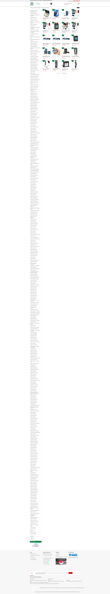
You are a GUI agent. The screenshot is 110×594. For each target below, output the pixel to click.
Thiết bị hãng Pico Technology (34, 513)
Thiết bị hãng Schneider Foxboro (35, 246)
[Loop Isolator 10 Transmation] (56, 51)
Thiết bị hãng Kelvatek (33, 497)
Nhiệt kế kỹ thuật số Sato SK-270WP (40, 591)
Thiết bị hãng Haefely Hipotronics (35, 234)
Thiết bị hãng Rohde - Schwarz (34, 70)
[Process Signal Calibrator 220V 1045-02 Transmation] (75, 51)
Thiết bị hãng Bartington (33, 498)
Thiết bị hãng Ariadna (33, 292)
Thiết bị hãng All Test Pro (33, 122)
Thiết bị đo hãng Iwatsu (33, 96)
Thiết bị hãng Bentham (33, 274)
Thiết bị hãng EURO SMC (34, 108)
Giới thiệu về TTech (33, 553)
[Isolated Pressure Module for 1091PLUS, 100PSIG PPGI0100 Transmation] (46, 38)
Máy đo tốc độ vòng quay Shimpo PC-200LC (60, 591)
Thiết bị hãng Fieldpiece (33, 332)
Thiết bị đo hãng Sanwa (33, 94)
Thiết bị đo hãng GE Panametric (35, 79)
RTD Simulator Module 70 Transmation (55, 31)
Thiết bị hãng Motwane (33, 450)
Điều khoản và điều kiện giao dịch (35, 555)
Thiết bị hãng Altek (33, 128)
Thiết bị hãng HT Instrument (34, 147)
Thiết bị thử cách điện (33, 24)
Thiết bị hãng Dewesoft (33, 344)
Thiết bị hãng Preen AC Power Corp (34, 361)
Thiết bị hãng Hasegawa (33, 68)
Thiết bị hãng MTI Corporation (34, 435)
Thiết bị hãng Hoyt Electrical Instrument (34, 145)
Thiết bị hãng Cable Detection (34, 369)
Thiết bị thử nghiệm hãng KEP (34, 74)
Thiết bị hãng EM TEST (33, 350)
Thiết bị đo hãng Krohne (33, 46)
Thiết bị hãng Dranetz (33, 134)
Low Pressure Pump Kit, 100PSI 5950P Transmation (66, 18)
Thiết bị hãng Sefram (33, 424)
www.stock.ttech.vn (47, 583)
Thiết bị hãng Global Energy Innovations (34, 407)
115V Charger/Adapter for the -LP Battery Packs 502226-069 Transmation (66, 57)
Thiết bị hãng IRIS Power (34, 489)
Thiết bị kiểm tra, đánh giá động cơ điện (35, 48)
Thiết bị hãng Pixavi (33, 381)
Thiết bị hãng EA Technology (34, 363)
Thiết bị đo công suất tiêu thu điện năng (34, 15)
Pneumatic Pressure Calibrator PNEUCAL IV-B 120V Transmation (47, 18)
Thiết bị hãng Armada (33, 187)
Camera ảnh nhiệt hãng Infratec (34, 102)
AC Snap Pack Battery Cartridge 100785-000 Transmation (65, 69)
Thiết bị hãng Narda (33, 396)
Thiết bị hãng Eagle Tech (33, 137)
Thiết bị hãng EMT (33, 240)
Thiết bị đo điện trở (33, 533)
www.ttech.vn (33, 583)
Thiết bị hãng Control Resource (34, 430)
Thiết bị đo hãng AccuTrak (34, 87)
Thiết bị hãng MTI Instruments (34, 302)
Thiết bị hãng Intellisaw (33, 390)
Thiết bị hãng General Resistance (35, 380)
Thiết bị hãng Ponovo (33, 116)
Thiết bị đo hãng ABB (33, 43)
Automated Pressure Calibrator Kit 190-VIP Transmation (75, 31)
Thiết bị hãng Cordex (33, 131)
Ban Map (76, 587)
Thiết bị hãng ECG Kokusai (34, 503)
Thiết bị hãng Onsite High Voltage (35, 432)
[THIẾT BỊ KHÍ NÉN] (35, 543)
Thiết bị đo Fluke (32, 73)
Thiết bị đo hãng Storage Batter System (34, 208)
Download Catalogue (33, 559)
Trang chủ (31, 7)
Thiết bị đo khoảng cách (33, 13)
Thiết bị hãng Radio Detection (34, 170)
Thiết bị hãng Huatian (33, 383)
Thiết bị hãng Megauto (33, 447)
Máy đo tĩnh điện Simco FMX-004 (45, 587)
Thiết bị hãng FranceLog (33, 237)
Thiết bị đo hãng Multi (33, 114)
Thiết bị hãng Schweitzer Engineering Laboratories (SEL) (34, 393)
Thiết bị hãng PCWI (33, 500)
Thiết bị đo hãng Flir (33, 91)
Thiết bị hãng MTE (33, 321)
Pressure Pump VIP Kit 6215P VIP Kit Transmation (47, 69)
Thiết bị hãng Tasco (33, 325)
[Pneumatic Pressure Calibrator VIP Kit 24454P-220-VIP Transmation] (66, 25)
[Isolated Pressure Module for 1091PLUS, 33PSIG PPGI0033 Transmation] (56, 38)
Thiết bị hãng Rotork (33, 412)
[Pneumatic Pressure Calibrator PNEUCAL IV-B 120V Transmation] (46, 13)
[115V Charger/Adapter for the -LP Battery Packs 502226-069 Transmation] (66, 51)
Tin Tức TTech (32, 556)
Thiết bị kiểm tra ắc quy (33, 20)
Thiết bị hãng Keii (32, 343)
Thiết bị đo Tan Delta (33, 17)
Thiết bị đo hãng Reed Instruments (33, 206)
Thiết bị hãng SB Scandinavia (34, 475)
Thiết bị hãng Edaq (33, 298)
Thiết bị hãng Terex (33, 283)
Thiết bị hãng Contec (33, 501)
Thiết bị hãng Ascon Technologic (35, 341)
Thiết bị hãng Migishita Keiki (34, 517)
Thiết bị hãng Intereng (33, 315)
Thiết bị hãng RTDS (33, 389)
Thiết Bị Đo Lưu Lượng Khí (82, 587)
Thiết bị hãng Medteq (33, 459)
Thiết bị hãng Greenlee (33, 334)
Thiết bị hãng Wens (33, 111)
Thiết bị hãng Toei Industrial (34, 521)
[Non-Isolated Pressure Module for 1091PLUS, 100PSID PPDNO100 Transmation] (66, 38)
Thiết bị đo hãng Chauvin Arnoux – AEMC (35, 40)
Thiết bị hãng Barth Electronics (34, 277)
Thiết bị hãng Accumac (33, 119)
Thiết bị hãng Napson (33, 267)
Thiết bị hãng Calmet (33, 270)
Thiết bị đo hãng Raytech (34, 50)
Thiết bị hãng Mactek (33, 375)
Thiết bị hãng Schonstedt (33, 328)
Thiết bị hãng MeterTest (33, 318)
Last (65, 73)
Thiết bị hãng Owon (33, 182)
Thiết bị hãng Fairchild (33, 409)
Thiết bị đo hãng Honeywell (34, 86)
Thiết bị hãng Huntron (33, 305)
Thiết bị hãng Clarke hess (34, 418)
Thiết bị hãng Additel (33, 120)
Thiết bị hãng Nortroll (33, 280)
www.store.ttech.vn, (38, 583)
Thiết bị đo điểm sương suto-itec (36, 587)
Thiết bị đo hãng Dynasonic (34, 84)
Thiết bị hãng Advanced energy (34, 320)
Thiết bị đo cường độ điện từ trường (34, 525)
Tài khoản (67, 4)
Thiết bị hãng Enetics (33, 495)
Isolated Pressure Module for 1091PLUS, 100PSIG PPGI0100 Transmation (47, 44)
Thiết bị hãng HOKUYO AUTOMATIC (33, 515)
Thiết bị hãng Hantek (33, 462)
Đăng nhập (57, 553)
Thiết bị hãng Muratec (33, 523)
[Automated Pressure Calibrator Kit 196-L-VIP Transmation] (75, 13)
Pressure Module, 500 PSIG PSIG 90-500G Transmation (75, 43)
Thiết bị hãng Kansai (33, 348)
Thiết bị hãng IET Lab (33, 150)
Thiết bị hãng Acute (33, 465)
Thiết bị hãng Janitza (33, 394)
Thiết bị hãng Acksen (33, 289)
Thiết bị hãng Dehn (33, 472)
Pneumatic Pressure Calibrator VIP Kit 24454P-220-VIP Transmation (66, 31)
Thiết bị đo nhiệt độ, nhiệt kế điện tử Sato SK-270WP (74, 591)
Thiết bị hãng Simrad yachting (34, 327)
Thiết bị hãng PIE (32, 125)
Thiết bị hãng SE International (34, 178)
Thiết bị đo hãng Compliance (34, 199)
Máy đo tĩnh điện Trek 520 (71, 587)
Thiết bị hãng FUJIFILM (33, 520)
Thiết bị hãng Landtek (33, 444)
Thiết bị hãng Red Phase (33, 399)
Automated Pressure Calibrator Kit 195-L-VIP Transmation (46, 31)
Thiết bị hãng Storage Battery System (34, 164)
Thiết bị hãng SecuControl (34, 384)
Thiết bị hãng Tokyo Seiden (34, 196)
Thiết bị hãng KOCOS (33, 173)
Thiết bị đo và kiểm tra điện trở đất (35, 37)
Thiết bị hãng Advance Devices (34, 260)
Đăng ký (70, 3)
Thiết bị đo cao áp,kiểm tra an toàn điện (34, 22)
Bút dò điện (32, 35)
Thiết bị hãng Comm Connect (34, 480)
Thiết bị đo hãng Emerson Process (34, 83)
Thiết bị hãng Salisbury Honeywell (33, 307)
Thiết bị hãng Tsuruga (33, 193)
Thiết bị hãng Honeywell (33, 255)
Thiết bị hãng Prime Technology (34, 117)
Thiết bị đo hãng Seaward (34, 97)
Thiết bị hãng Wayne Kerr (34, 477)
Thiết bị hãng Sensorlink (33, 441)
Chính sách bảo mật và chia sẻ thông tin (61, 556)
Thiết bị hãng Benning (33, 483)
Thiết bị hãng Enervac (33, 338)
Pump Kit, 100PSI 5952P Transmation (55, 18)
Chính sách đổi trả (45, 562)
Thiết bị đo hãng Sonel (33, 53)
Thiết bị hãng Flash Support (34, 504)
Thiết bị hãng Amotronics (33, 492)
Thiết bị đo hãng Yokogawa (34, 41)
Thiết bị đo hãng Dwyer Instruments (33, 90)
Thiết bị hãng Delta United (34, 378)
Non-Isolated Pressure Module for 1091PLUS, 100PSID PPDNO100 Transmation (66, 44)
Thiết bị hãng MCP (33, 226)
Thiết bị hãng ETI (32, 190)
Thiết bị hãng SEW (33, 123)
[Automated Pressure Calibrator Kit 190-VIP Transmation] (75, 25)
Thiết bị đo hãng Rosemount (34, 80)
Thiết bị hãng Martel (33, 153)
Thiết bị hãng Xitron (33, 220)
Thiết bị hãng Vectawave (33, 474)
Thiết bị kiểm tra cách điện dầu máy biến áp (35, 28)
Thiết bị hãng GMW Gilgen (34, 453)
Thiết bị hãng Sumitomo (33, 486)
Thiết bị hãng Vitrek (33, 167)
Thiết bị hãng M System (33, 213)
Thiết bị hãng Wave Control (34, 252)
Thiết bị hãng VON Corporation (34, 405)
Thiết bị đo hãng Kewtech (34, 372)
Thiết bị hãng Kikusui (33, 62)
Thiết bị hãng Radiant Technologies (33, 263)
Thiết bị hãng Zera (33, 235)
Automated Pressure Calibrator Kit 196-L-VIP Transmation (75, 18)
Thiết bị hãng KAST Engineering (34, 423)
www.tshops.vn (42, 583)
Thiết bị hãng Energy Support (34, 278)
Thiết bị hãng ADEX (33, 176)
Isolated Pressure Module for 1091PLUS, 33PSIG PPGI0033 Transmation (56, 44)
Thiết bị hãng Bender (33, 421)
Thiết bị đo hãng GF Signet (34, 56)
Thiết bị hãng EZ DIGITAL (34, 340)
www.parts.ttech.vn (56, 583)
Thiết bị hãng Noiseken (33, 506)
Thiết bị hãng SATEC (33, 387)
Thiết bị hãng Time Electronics (34, 99)
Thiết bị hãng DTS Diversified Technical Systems (34, 347)
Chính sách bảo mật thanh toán (47, 555)
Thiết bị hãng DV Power (33, 249)
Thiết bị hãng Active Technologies (35, 467)
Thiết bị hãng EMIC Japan (34, 175)
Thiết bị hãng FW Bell (33, 140)
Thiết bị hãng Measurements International (34, 300)
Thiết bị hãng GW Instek (33, 65)
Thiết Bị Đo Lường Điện (37, 7)
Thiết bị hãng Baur (33, 231)
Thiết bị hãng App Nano (33, 286)
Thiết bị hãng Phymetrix (33, 281)
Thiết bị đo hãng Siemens (34, 44)
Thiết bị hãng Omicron (33, 228)
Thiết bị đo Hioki (32, 71)
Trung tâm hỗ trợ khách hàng (47, 553)
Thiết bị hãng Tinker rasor (34, 353)
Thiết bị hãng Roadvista (33, 261)
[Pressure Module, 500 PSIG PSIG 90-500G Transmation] (75, 38)
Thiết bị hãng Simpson (33, 359)
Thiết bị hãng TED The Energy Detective (34, 323)
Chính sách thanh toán (46, 559)
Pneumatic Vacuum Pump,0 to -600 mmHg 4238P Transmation (56, 69)
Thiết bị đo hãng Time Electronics (33, 217)
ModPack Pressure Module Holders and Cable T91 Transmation (46, 57)
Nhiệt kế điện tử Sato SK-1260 (30, 591)
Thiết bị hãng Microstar (33, 335)
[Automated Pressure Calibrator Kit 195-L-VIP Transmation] (46, 25)
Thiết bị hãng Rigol (33, 160)
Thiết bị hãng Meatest (33, 402)
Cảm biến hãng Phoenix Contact (35, 238)
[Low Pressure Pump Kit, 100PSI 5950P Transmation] (66, 13)
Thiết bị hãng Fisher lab (33, 337)
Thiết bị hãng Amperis (33, 356)
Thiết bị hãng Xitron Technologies (35, 312)
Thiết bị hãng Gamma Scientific (34, 265)
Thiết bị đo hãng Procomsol (34, 202)
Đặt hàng (45, 19)
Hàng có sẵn (32, 537)
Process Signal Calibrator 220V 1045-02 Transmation (75, 56)
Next (63, 73)
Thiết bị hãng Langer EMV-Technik (34, 471)
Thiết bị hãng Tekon (33, 377)
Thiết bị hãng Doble (33, 232)
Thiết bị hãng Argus (33, 185)
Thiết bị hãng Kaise (33, 179)
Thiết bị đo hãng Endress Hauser (35, 51)
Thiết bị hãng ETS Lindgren (34, 458)
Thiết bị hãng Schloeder (33, 461)
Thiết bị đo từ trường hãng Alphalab (34, 508)
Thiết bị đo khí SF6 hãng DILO (34, 510)
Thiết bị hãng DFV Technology (34, 284)
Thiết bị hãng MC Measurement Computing (34, 331)
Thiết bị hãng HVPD (33, 258)
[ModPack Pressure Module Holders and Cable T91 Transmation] (46, 51)
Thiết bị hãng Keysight (33, 105)
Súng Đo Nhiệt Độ (32, 527)
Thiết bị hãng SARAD (33, 468)
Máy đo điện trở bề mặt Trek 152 (54, 587)
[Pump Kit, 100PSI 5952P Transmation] (56, 13)
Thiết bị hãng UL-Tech (33, 511)
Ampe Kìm (31, 530)
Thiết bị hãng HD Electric (34, 143)
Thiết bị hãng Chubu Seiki (34, 229)
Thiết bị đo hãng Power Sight (34, 210)
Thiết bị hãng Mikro (33, 433)
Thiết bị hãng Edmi (33, 427)
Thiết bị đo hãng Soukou (33, 93)
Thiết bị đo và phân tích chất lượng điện (34, 32)
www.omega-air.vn (52, 583)
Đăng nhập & (67, 3)
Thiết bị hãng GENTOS (33, 518)
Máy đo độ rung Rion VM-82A (63, 587)
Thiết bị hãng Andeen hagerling (34, 268)
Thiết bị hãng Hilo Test (33, 415)
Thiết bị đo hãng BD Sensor (34, 59)
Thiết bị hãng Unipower (33, 295)
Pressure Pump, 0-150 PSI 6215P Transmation (75, 69)
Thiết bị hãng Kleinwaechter (34, 243)
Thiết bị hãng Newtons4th (34, 309)
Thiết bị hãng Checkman (33, 386)
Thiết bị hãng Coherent (33, 129)
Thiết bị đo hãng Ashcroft (34, 77)
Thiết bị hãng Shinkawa (33, 456)
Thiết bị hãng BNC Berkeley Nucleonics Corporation (34, 272)
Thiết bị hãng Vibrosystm (34, 438)
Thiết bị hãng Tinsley (33, 366)
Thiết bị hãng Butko (33, 429)
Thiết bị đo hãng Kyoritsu (34, 223)
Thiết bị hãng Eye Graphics (34, 181)
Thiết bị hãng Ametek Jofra (34, 126)
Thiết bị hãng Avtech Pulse (34, 275)
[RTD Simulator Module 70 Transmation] (56, 25)
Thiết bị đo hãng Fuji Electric (34, 76)
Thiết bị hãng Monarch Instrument (33, 157)
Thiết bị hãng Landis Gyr (33, 426)
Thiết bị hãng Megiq (33, 464)
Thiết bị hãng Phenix (33, 184)
